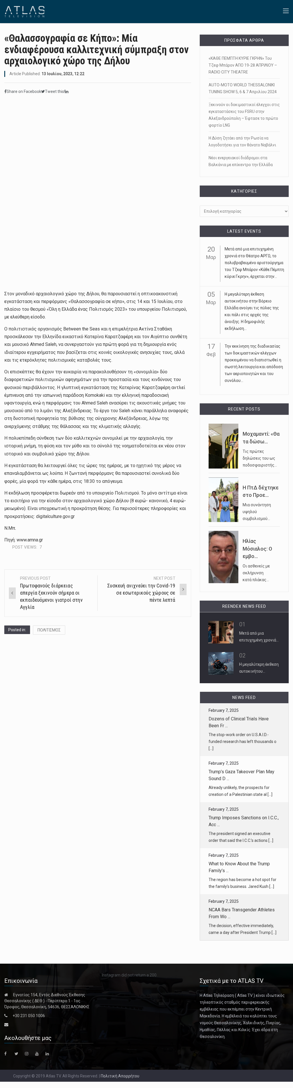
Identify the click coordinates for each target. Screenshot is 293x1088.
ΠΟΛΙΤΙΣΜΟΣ (49, 630)
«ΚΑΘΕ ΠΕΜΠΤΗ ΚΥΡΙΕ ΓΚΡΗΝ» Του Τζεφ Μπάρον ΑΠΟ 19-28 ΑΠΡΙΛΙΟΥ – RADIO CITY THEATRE (243, 65)
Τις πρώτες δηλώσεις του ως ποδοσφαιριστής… (260, 458)
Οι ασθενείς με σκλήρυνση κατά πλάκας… (256, 573)
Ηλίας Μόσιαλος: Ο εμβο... (257, 548)
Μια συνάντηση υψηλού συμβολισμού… (257, 512)
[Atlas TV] (25, 11)
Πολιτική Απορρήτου (120, 1076)
